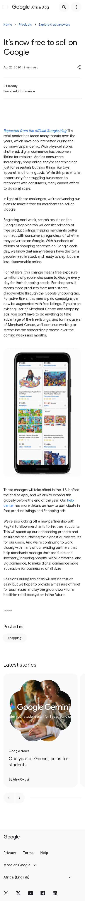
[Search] (64, 7)
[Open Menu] (5, 7)
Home (7, 24)
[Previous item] (8, 798)
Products (25, 24)
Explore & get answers (54, 24)
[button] (79, 67)
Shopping (15, 638)
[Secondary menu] (76, 7)
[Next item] (19, 798)
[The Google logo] (11, 837)
